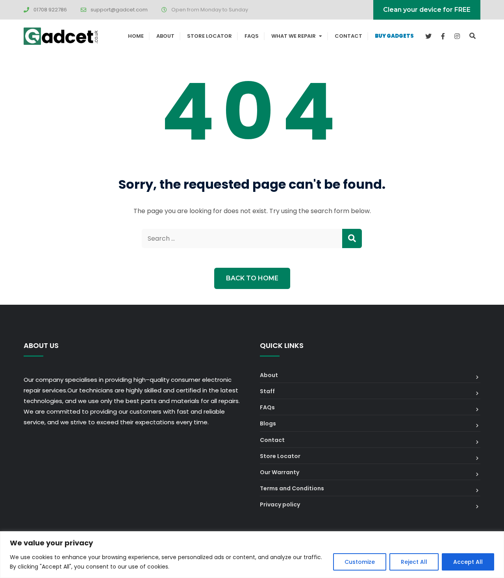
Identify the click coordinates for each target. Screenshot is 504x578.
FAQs (252, 36)
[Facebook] (443, 36)
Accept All (468, 562)
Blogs (268, 423)
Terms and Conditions (292, 488)
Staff (267, 391)
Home (136, 36)
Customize (360, 562)
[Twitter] (428, 36)
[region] (252, 554)
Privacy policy (280, 504)
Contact (348, 36)
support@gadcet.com (119, 9)
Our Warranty (279, 472)
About (165, 36)
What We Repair (293, 36)
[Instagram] (457, 36)
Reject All (414, 562)
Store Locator (209, 36)
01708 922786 (50, 9)
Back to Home (252, 278)
